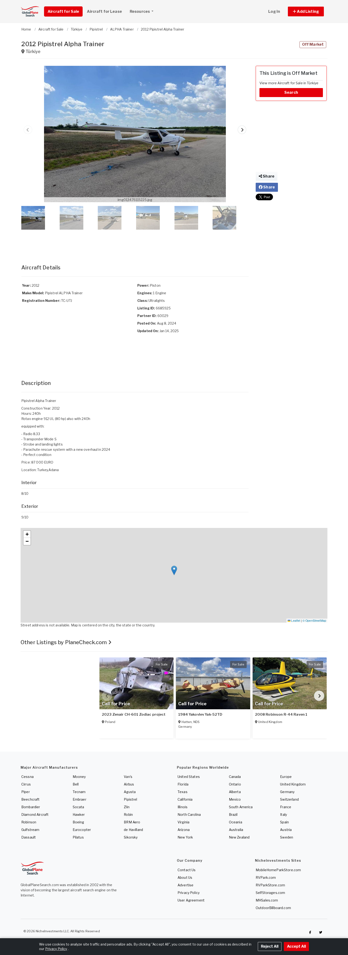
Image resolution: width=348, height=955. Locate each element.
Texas (182, 792)
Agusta (130, 792)
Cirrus (26, 784)
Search (291, 92)
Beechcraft (30, 799)
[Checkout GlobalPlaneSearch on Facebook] (310, 932)
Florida (183, 784)
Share (268, 176)
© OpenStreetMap (314, 620)
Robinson (28, 822)
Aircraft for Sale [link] (63, 11)
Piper (25, 792)
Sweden (286, 837)
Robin (128, 814)
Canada (235, 777)
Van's (128, 777)
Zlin (126, 807)
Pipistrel (130, 799)
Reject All (269, 946)
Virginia (183, 822)
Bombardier (30, 807)
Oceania (235, 822)
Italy (283, 814)
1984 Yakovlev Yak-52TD (200, 714)
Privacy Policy (189, 893)
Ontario (235, 784)
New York (185, 837)
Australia (236, 830)
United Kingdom (293, 784)
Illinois (182, 807)
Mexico (235, 799)
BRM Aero (132, 822)
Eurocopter (82, 830)
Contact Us (187, 870)
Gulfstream (30, 830)
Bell (76, 784)
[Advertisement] (135, 242)
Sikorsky (131, 837)
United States (189, 777)
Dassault (28, 837)
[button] (305, 11)
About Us (185, 877)
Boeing (78, 822)
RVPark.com (266, 877)
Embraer (79, 799)
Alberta (235, 792)
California (185, 799)
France (285, 807)
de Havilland (133, 830)
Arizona (184, 830)
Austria (286, 830)
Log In (274, 11)
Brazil (233, 814)
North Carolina (189, 814)
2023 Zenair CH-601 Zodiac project (134, 714)
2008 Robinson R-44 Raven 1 (281, 714)
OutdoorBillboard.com (273, 908)
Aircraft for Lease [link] (104, 11)
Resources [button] (140, 11)
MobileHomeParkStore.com (278, 870)
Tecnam (79, 792)
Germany (287, 792)
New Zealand (239, 837)
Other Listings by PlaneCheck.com (64, 642)
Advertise (185, 885)
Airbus (129, 784)
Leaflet (295, 620)
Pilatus (78, 837)
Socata (78, 807)
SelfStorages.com (270, 893)
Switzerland (289, 799)
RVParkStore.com (270, 885)
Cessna (27, 777)
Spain (284, 822)
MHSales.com (267, 900)
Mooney (79, 777)
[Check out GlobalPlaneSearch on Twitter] (321, 932)
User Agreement (191, 900)
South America (241, 807)
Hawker (79, 814)
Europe (286, 777)
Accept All (296, 946)
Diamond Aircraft (35, 814)
